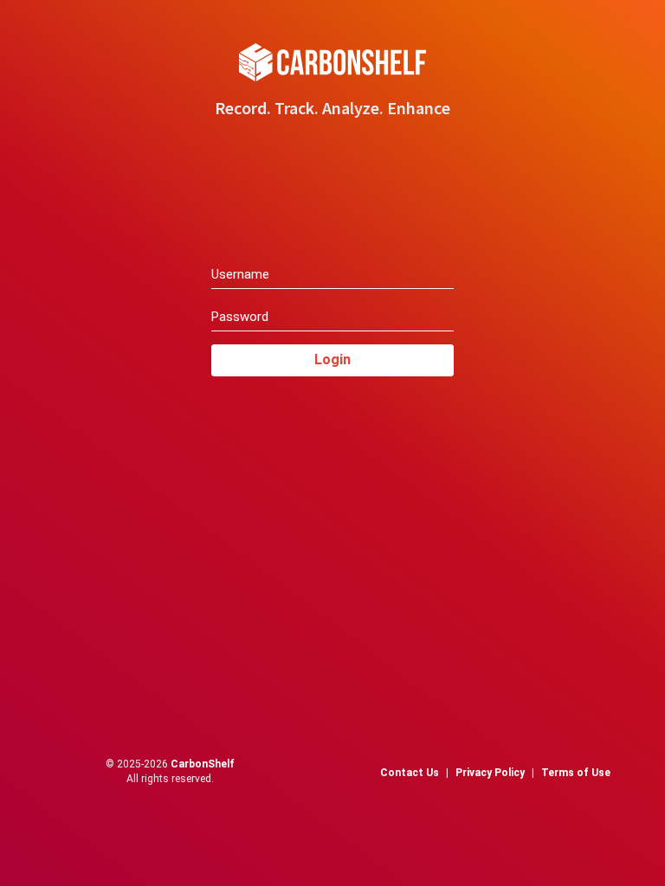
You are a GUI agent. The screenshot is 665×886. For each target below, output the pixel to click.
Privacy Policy (490, 773)
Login (332, 359)
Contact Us (409, 773)
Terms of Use (575, 773)
